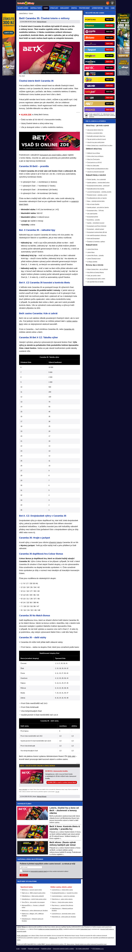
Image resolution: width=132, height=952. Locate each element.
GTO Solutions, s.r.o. (98, 948)
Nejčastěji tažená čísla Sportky (95, 189)
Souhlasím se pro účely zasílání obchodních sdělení (45, 871)
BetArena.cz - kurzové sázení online (32, 890)
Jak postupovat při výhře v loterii (96, 278)
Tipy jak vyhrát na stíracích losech (96, 139)
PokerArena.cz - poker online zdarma (62, 899)
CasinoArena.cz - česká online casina (62, 890)
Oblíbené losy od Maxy (93, 153)
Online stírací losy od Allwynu (95, 156)
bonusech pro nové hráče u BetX (53, 155)
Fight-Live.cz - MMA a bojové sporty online (33, 893)
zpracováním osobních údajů (39, 871)
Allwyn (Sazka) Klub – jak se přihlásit (97, 269)
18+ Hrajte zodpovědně (82, 948)
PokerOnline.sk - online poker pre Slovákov (64, 917)
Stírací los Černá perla (93, 159)
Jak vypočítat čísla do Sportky (95, 282)
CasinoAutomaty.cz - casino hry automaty (63, 896)
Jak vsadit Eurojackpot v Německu (96, 235)
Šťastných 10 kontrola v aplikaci (96, 241)
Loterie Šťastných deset (93, 258)
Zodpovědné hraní (85, 929)
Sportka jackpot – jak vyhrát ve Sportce (98, 207)
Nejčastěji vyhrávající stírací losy (96, 136)
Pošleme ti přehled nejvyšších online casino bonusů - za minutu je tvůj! (47, 864)
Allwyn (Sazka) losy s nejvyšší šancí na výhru (99, 145)
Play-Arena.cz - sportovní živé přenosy (62, 905)
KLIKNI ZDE (26, 114)
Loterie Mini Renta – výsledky (95, 255)
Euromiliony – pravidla (93, 220)
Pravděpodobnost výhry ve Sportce (97, 198)
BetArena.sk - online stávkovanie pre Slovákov (35, 910)
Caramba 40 (69, 329)
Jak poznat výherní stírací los (95, 130)
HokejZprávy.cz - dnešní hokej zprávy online (34, 899)
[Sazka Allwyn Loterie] (123, 75)
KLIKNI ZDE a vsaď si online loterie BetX (62, 782)
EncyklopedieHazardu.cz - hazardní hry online (65, 893)
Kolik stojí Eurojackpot (93, 238)
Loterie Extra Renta (92, 249)
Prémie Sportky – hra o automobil (96, 179)
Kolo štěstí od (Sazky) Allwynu (95, 272)
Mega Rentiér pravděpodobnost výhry (97, 168)
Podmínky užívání (46, 948)
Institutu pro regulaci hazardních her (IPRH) (50, 929)
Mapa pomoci (70, 944)
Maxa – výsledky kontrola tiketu (96, 201)
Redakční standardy (33, 948)
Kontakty (23, 948)
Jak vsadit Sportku (92, 213)
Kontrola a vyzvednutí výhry (95, 133)
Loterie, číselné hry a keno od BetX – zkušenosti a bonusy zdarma (64, 810)
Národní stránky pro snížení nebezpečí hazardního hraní (91, 944)
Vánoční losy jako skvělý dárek (95, 142)
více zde (57, 791)
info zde (71, 756)
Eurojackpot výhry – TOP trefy (95, 210)
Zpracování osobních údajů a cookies (63, 948)
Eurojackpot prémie (92, 216)
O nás (18, 948)
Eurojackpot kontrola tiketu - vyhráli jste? (98, 185)
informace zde (53, 938)
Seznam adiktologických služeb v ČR (55, 944)
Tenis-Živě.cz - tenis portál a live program (33, 902)
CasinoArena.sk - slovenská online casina (63, 913)
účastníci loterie (55, 542)
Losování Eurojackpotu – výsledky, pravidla (99, 192)
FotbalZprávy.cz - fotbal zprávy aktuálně (33, 896)
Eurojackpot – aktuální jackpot (95, 229)
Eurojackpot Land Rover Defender (96, 226)
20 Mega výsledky (92, 261)
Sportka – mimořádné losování (95, 223)
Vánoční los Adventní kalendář (95, 172)
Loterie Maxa (90, 252)
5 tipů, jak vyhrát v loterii (94, 275)
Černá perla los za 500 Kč (94, 162)
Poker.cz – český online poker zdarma (62, 902)
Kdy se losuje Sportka (93, 204)
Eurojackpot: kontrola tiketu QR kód (97, 232)
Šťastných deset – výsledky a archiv (97, 195)
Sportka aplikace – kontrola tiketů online (98, 182)
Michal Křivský (41, 21)
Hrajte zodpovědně (23, 789)
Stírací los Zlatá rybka (93, 165)
